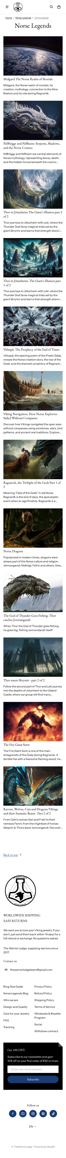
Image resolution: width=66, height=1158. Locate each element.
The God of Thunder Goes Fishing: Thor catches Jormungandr (29, 617)
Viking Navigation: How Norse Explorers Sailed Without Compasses (30, 416)
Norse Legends (23, 17)
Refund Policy (43, 993)
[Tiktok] (53, 1113)
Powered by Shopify (44, 1146)
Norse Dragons (13, 551)
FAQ (6, 1020)
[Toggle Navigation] (7, 7)
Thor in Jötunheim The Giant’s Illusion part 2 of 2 (32, 214)
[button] (51, 7)
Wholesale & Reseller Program (47, 1015)
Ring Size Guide (13, 986)
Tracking (8, 1027)
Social (38, 1024)
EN (31, 1126)
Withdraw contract (46, 1031)
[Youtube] (23, 1113)
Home (8, 17)
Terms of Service (44, 1007)
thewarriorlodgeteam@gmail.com (31, 969)
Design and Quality (15, 1007)
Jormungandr (42, 17)
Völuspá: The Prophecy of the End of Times (31, 349)
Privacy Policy (43, 986)
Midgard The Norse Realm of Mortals (28, 79)
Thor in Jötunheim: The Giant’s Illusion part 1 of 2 (32, 283)
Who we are (10, 1000)
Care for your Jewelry (16, 1013)
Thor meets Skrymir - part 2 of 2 (24, 680)
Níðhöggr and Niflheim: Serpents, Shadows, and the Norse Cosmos (31, 145)
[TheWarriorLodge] (18, 7)
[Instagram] (33, 1113)
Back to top (10, 855)
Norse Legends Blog (15, 993)
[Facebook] (12, 1113)
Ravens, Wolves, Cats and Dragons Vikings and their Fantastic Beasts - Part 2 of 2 (30, 811)
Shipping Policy (44, 1000)
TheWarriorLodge (23, 1146)
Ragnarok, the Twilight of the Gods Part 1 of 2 (32, 484)
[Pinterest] (43, 1113)
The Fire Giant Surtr (16, 744)
